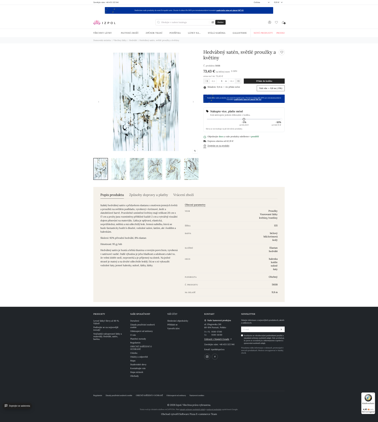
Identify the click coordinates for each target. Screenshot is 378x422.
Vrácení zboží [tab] (183, 195)
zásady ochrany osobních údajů (192, 409)
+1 (238, 81)
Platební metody (138, 338)
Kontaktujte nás (137, 368)
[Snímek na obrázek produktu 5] (173, 169)
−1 (206, 81)
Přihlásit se (172, 324)
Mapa (132, 360)
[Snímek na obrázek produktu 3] (137, 169)
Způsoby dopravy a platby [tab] (148, 195)
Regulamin (135, 342)
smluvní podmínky (214, 409)
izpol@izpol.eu (217, 349)
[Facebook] (215, 357)
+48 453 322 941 (226, 344)
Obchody (134, 376)
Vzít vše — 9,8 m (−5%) (270, 88)
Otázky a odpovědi (139, 356)
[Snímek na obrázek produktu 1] (100, 169)
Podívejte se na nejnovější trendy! (105, 328)
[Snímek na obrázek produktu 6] (191, 169)
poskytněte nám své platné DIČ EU (230, 10)
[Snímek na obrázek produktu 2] (118, 169)
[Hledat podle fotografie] (213, 22)
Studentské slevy (138, 364)
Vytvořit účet (173, 328)
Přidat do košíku (264, 81)
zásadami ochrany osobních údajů (257, 338)
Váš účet (172, 314)
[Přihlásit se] (269, 22)
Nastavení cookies (196, 395)
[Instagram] (207, 357)
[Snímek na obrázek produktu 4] (155, 169)
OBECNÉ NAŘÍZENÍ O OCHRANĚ (141, 347)
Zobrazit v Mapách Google (216, 339)
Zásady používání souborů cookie (142, 326)
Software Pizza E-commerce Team (198, 414)
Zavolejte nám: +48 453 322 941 (106, 2)
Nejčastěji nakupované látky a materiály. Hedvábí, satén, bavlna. (107, 336)
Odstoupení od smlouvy (141, 331)
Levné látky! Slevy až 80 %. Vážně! (106, 322)
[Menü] (373, 394)
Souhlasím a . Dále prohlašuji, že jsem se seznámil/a (264, 339)
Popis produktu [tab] (112, 195)
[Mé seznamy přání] (276, 22)
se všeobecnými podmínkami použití (268, 335)
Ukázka (133, 353)
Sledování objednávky (177, 320)
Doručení (134, 320)
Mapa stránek (136, 372)
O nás (133, 335)
